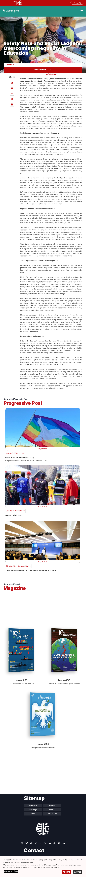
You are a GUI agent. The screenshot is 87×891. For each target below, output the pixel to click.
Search (76, 3)
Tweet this (12, 99)
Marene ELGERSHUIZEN (15, 453)
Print (12, 104)
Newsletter (33, 806)
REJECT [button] (77, 872)
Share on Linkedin (12, 83)
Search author (40, 70)
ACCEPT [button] (66, 872)
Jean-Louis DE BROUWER (15, 511)
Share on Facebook (12, 93)
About (33, 814)
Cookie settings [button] (11, 871)
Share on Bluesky (12, 88)
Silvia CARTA (11, 566)
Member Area (52, 814)
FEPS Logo (33, 810)
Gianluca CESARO (24, 566)
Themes (52, 806)
